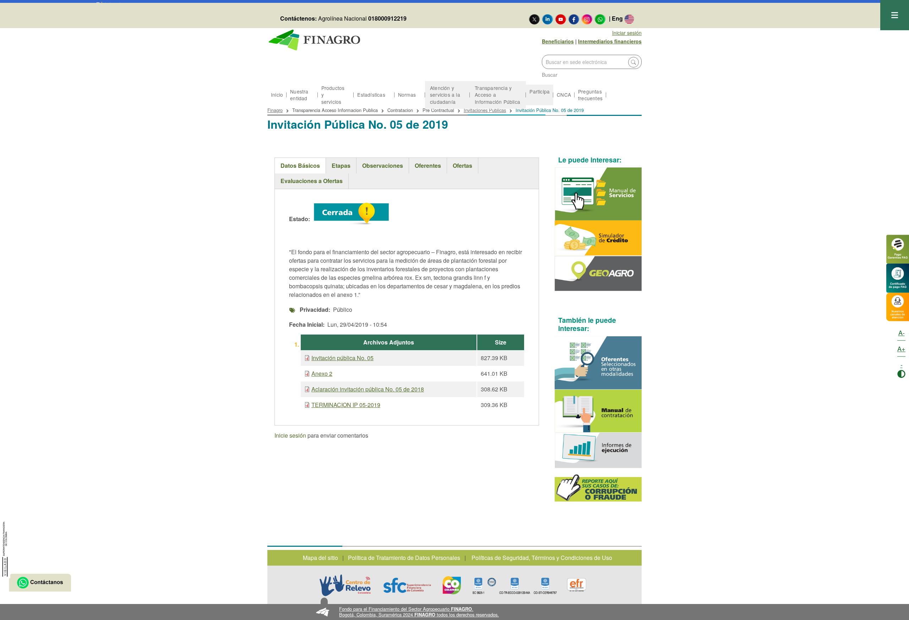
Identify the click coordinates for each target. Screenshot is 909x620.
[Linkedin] (547, 18)
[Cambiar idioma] (629, 18)
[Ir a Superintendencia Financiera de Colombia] (5, 548)
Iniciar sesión (627, 32)
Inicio (277, 94)
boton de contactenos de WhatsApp (40, 583)
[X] (534, 18)
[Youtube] (560, 18)
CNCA (564, 94)
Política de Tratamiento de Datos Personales (404, 558)
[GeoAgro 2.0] (598, 273)
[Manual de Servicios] (598, 193)
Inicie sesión (290, 436)
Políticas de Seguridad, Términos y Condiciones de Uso (542, 558)
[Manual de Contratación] (598, 411)
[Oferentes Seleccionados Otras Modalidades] (598, 363)
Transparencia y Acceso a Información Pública (497, 94)
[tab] (300, 165)
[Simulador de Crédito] (598, 238)
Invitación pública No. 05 (342, 358)
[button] (454, 612)
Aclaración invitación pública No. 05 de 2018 (367, 389)
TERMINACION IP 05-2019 (345, 405)
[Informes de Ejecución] (598, 450)
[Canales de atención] (897, 306)
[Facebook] (573, 18)
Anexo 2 (321, 373)
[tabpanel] (407, 308)
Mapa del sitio (320, 558)
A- (901, 332)
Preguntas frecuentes (590, 95)
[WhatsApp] (600, 18)
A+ (901, 348)
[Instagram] (587, 18)
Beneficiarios (558, 41)
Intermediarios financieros (610, 41)
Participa (539, 91)
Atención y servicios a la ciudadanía (445, 94)
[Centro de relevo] (345, 585)
